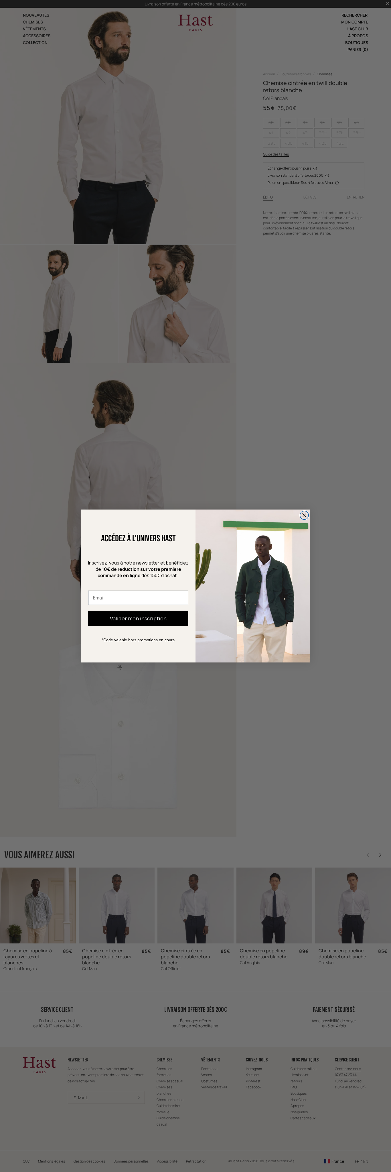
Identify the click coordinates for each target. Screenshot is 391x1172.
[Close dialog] (304, 515)
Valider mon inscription (138, 618)
